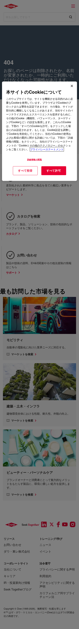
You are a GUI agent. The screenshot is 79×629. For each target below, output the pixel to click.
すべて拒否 (25, 170)
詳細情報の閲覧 (34, 159)
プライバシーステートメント (47, 149)
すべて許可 (53, 170)
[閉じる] (72, 86)
